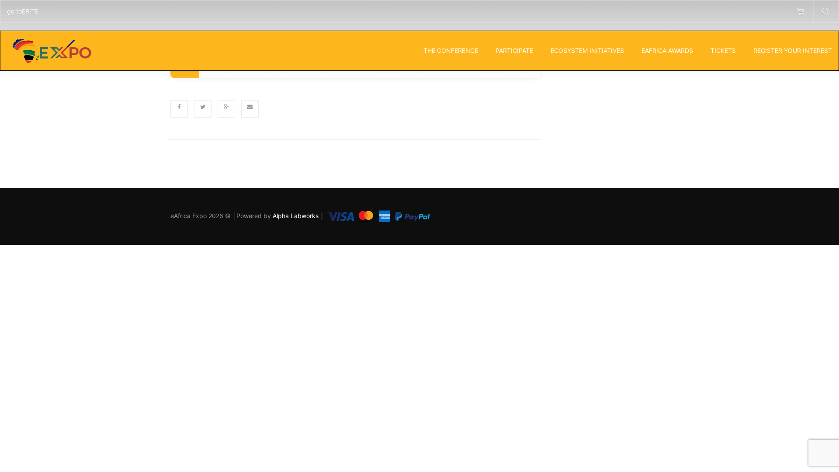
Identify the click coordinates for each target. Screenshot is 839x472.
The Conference (450, 50)
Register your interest (792, 50)
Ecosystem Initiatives (587, 50)
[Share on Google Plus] (226, 109)
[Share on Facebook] (179, 109)
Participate (514, 50)
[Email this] (250, 109)
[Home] (51, 50)
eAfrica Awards (667, 50)
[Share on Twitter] (202, 109)
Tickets (723, 50)
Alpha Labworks (296, 215)
